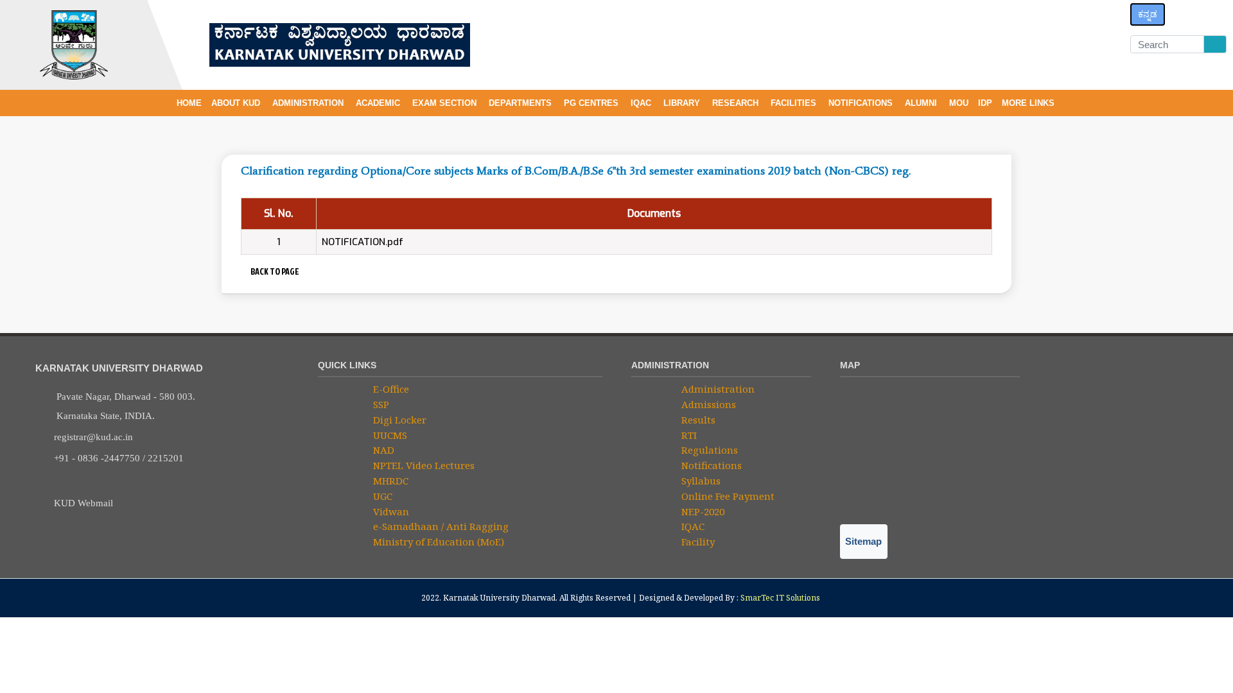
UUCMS (389, 435)
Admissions (707, 404)
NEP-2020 (701, 511)
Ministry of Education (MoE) (437, 541)
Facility (697, 541)
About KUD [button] (237, 103)
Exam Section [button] (445, 103)
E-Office (390, 388)
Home (189, 103)
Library (683, 103)
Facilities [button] (795, 103)
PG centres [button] (592, 103)
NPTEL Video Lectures (423, 465)
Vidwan (390, 511)
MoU (958, 103)
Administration (717, 388)
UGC (381, 496)
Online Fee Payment (726, 496)
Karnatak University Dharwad (499, 597)
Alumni (922, 103)
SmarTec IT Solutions (780, 597)
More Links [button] (1029, 103)
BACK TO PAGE (273, 271)
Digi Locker (398, 419)
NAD (382, 449)
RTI (688, 435)
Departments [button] (521, 103)
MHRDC (389, 480)
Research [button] (736, 103)
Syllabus (700, 480)
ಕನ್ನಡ (1147, 14)
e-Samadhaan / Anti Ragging (440, 526)
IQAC (642, 103)
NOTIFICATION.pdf (362, 241)
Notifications (710, 465)
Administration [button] (309, 103)
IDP (985, 103)
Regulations (708, 449)
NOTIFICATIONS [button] (861, 103)
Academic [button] (379, 103)
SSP (380, 404)
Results (697, 419)
